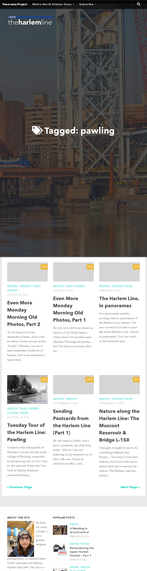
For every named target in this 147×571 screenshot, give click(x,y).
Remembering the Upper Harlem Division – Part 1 (82, 552)
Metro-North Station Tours (52, 4)
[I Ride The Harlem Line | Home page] (30, 21)
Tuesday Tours (122, 286)
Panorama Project (15, 4)
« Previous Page (19, 487)
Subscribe (86, 4)
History (12, 286)
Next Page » (130, 487)
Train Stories (75, 286)
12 (91, 379)
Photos (25, 286)
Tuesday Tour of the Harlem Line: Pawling (26, 432)
